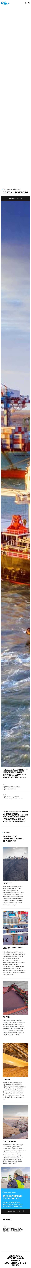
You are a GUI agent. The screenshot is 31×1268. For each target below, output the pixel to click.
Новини (5, 1226)
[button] (29, 3)
